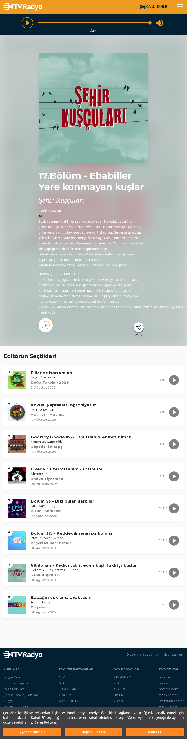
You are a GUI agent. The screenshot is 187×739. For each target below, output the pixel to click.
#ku (137, 307)
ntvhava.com (168, 689)
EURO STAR (67, 689)
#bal (65, 307)
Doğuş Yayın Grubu (17, 677)
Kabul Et (154, 732)
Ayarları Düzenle (32, 732)
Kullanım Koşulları (16, 683)
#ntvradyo (125, 307)
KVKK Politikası (14, 689)
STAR (63, 683)
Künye (8, 701)
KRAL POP (121, 689)
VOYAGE (119, 701)
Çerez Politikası (46, 722)
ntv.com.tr (166, 677)
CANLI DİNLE (156, 7)
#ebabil (111, 307)
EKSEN (118, 695)
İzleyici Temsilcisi (15, 707)
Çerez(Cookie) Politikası (21, 695)
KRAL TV (65, 695)
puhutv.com (168, 707)
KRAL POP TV (68, 701)
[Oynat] (27, 22)
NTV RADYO (122, 677)
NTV (62, 677)
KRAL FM (119, 683)
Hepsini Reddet (94, 732)
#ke (84, 307)
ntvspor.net (167, 683)
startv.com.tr (168, 695)
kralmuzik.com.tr (171, 701)
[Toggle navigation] (180, 6)
